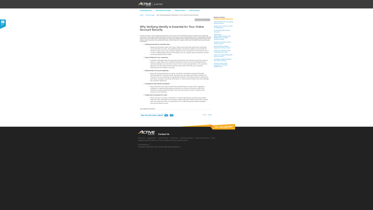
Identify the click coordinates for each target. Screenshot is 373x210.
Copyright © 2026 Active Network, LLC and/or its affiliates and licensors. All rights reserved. (163, 140)
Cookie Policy (174, 138)
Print (204, 115)
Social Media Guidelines (186, 138)
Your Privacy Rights (163, 138)
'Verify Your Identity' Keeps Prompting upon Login (222, 51)
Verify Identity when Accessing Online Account (223, 22)
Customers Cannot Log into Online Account (222, 42)
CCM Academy (194, 10)
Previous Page (150, 15)
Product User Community (202, 138)
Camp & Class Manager (202, 20)
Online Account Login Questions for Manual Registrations (220, 65)
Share (210, 115)
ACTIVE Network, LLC (144, 144)
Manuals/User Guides (163, 10)
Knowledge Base (146, 10)
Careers (213, 138)
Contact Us (163, 134)
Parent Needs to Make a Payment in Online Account (222, 47)
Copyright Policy (151, 138)
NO (172, 115)
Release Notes (180, 10)
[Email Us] (3, 24)
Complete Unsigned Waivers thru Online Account (222, 59)
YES (166, 115)
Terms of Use (141, 138)
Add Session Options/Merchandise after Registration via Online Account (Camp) (222, 37)
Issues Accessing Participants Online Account (223, 55)
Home (141, 15)
